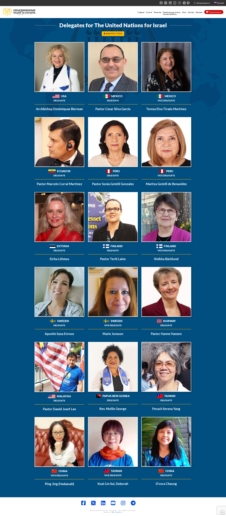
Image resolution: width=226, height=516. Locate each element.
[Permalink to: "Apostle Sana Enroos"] (59, 292)
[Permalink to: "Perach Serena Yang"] (166, 367)
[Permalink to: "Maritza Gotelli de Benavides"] (166, 142)
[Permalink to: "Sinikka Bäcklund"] (166, 217)
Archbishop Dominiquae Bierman (59, 109)
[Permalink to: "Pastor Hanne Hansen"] (166, 292)
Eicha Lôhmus (59, 259)
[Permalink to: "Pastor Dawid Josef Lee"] (59, 367)
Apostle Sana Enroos (59, 334)
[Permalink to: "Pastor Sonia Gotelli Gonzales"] (113, 142)
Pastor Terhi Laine (113, 259)
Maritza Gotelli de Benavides (166, 184)
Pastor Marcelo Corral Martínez (59, 184)
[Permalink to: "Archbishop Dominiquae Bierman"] (59, 67)
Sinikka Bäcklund (166, 259)
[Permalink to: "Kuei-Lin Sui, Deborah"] (113, 442)
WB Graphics (117, 512)
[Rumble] (188, 2)
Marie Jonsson (113, 334)
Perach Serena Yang (166, 409)
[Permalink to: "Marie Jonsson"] (113, 292)
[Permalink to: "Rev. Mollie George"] (113, 367)
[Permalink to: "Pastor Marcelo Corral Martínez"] (59, 142)
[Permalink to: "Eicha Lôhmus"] (59, 217)
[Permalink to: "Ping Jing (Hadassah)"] (59, 442)
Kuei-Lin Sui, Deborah (113, 484)
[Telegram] (184, 2)
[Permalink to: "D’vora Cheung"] (166, 442)
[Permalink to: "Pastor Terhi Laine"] (113, 217)
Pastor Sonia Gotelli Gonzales (113, 184)
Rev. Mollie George (112, 409)
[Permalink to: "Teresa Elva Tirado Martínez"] (166, 67)
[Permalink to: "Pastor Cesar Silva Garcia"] (113, 67)
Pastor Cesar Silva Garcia (112, 109)
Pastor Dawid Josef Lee (59, 409)
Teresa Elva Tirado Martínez (166, 109)
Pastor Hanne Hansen (166, 334)
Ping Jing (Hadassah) (59, 484)
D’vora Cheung (166, 484)
